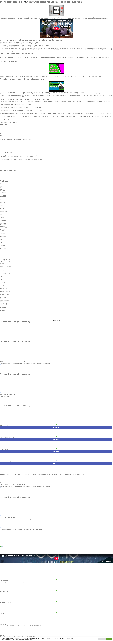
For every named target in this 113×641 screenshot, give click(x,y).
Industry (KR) (2, 282)
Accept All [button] (109, 639)
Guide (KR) (2, 278)
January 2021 (2, 246)
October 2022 (2, 226)
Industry (1, 281)
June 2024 (2, 199)
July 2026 (2, 184)
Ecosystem (72, 1)
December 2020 (3, 248)
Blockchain (2, 263)
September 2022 (3, 227)
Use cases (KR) (3, 310)
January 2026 (2, 193)
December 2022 (3, 223)
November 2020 (3, 249)
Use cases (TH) (3, 312)
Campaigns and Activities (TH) (6, 266)
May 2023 (2, 217)
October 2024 (2, 198)
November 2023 (3, 208)
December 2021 (3, 235)
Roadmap (67, 1)
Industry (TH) (2, 284)
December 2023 (3, 207)
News (1, 287)
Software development (4, 300)
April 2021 (2, 242)
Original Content (3, 292)
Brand (81, 1)
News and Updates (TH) (5, 291)
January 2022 (2, 233)
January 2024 (2, 205)
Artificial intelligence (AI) (5, 261)
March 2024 (2, 202)
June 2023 (2, 215)
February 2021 (3, 245)
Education (2, 267)
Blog (78, 1)
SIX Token (57, 1)
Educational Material (4, 272)
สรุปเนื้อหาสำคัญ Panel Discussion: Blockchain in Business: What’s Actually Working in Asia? (18, 156)
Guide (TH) (2, 279)
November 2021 (3, 236)
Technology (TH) (3, 304)
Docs (62, 1)
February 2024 (3, 204)
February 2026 (3, 192)
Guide (1, 276)
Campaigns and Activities (5, 264)
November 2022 (3, 224)
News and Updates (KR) (5, 289)
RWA (1, 298)
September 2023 (3, 211)
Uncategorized (3, 307)
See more (56, 427)
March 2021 (2, 244)
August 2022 (2, 229)
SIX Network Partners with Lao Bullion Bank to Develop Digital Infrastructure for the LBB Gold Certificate (21, 159)
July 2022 (2, 230)
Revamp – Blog (3, 297)
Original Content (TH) (4, 295)
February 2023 (3, 220)
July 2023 (2, 214)
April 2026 (2, 189)
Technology (2, 301)
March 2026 (2, 190)
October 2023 (2, 210)
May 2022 (2, 232)
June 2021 (2, 241)
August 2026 (2, 183)
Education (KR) (3, 269)
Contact (87, 1)
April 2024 (2, 201)
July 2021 (2, 239)
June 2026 (2, 186)
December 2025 (3, 195)
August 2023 (2, 212)
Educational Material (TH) (5, 275)
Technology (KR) (3, 303)
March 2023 (2, 218)
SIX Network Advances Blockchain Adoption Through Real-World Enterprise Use (16, 161)
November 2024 (3, 196)
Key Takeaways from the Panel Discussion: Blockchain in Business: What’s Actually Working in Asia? (20, 155)
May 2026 (2, 187)
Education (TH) (3, 270)
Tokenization (2, 306)
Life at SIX (2, 285)
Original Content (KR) (4, 294)
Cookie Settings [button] (102, 639)
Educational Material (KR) (5, 273)
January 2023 (2, 221)
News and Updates (4, 288)
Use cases (2, 309)
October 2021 (2, 238)
